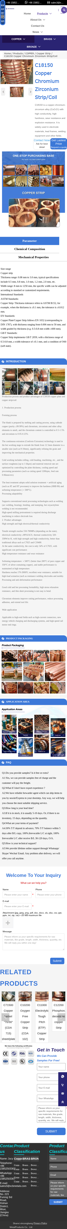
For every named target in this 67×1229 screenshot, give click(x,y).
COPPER (29, 53)
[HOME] (10, 9)
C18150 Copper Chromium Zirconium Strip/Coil (30, 56)
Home (7, 53)
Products (18, 53)
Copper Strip (43, 53)
